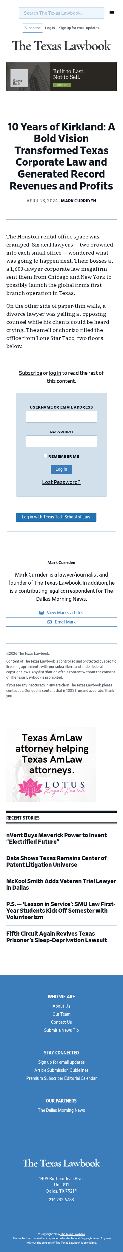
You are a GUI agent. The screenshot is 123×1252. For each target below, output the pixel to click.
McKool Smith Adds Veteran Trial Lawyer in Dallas (61, 884)
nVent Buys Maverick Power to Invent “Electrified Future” (56, 838)
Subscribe (32, 28)
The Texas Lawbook (61, 49)
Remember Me (63, 457)
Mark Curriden (61, 563)
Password (61, 432)
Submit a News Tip (61, 1030)
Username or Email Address (61, 407)
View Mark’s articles (64, 613)
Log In (50, 28)
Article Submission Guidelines (61, 1070)
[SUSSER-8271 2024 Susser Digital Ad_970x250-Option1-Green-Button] (61, 90)
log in (55, 373)
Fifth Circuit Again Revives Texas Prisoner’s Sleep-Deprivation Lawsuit (57, 937)
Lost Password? (61, 482)
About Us (61, 1006)
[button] (110, 12)
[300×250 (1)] (51, 801)
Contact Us (61, 1022)
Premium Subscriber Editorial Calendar (61, 1079)
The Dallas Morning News (61, 1110)
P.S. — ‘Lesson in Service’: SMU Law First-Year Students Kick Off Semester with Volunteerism (61, 910)
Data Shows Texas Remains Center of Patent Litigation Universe (56, 861)
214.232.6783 (61, 1200)
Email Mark (65, 622)
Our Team (61, 1014)
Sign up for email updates (79, 28)
